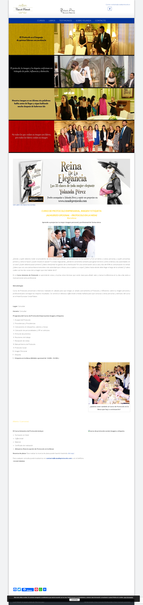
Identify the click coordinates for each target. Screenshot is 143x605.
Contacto (100, 20)
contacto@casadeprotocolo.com (59, 458)
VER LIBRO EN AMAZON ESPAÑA (24, 205)
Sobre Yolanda (83, 20)
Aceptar (75, 600)
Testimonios (65, 20)
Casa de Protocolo (36, 602)
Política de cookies (122, 602)
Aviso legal (88, 602)
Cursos (41, 20)
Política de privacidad (104, 602)
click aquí (71, 453)
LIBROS (52, 20)
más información (128, 597)
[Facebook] (110, 9)
